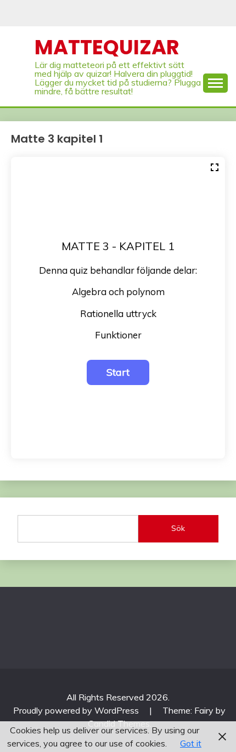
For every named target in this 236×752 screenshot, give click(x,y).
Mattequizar (107, 47)
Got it (190, 743)
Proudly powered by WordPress (77, 710)
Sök (178, 528)
